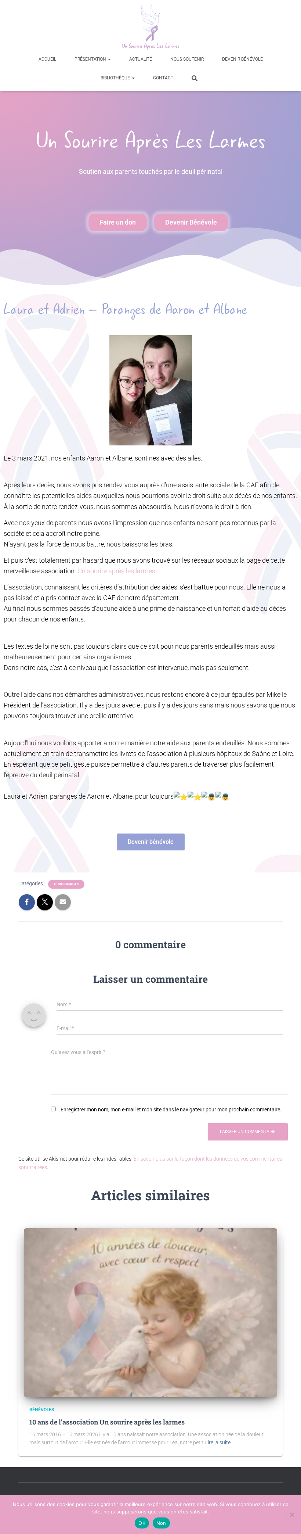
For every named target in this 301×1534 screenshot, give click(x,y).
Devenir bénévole (242, 59)
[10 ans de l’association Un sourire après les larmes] (150, 1312)
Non (161, 1523)
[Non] (291, 1514)
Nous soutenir (187, 59)
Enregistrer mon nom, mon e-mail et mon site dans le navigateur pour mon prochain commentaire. (171, 1109)
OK (141, 1523)
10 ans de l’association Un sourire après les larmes (107, 1421)
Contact (163, 77)
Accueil (47, 59)
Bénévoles (41, 1409)
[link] (116, 571)
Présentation (91, 59)
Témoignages (66, 884)
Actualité (140, 59)
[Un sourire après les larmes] (150, 27)
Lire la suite (218, 1442)
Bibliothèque (116, 77)
